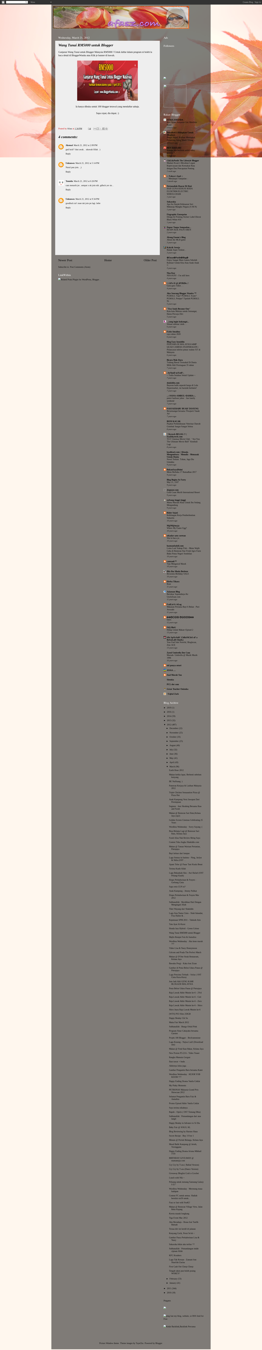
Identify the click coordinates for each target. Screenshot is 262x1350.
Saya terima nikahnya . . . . (180, 1108)
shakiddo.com (173, 383)
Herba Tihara (173, 581)
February (174, 1278)
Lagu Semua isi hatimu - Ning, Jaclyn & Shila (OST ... (185, 858)
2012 (169, 724)
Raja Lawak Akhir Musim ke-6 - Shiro (185, 1005)
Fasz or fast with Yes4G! (179, 1202)
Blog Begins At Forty (176, 480)
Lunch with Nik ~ (177, 1177)
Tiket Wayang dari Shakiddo (181, 909)
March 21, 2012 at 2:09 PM (85, 145)
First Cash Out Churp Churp (181, 1266)
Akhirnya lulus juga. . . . (179, 1066)
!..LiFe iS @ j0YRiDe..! (177, 283)
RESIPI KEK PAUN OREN (179, 230)
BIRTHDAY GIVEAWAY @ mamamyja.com (181, 1159)
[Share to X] (100, 128)
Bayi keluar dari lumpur (179, 853)
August (173, 745)
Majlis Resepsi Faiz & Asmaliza (182, 937)
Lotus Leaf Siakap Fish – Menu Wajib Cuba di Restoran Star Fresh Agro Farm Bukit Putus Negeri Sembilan (184, 551)
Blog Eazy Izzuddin (176, 342)
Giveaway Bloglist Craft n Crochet (184, 1173)
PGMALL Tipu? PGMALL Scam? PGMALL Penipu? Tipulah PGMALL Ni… (183, 298)
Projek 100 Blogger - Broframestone (184, 1038)
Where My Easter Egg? (177, 528)
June (172, 754)
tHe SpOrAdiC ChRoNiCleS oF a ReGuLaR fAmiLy (182, 638)
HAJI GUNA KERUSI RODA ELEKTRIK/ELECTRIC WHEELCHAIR (180, 191)
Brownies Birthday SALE (178, 574)
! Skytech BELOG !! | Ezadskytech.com (177, 435)
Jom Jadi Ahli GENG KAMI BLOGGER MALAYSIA (181, 982)
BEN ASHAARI (174, 148)
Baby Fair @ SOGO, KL (180, 1127)
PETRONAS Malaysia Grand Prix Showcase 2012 (183, 1090)
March (173, 766)
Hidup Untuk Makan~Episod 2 (180, 630)
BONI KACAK (174, 421)
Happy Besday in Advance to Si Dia (184, 1123)
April (172, 762)
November (174, 732)
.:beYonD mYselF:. (175, 373)
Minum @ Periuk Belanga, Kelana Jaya (186, 1140)
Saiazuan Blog (173, 591)
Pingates (167, 1300)
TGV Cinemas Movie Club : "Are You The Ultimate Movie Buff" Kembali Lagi (183, 442)
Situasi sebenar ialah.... (177, 324)
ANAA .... (171, 670)
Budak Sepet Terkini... (176, 250)
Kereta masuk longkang (179, 1213)
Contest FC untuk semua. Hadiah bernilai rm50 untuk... (183, 1196)
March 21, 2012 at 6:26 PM (85, 181)
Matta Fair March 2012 (179, 1022)
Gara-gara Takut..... (175, 286)
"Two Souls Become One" (178, 309)
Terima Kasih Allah (177, 868)
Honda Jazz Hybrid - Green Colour (184, 928)
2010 (169, 1292)
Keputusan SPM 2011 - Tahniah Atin (185, 920)
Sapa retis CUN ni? (177, 886)
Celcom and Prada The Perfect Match (185, 952)
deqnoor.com (173, 490)
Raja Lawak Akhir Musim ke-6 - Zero (185, 1001)
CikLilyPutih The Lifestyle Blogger (183, 160)
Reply (68, 153)
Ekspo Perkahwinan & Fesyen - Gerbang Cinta (182, 881)
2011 (169, 1288)
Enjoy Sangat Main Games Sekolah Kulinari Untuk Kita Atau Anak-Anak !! (183, 263)
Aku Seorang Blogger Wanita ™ (181, 293)
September (174, 741)
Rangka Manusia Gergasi (179, 1057)
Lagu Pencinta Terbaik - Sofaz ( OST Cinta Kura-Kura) (185, 975)
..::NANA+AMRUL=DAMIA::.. (181, 395)
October (173, 737)
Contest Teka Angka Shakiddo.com (184, 842)
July (172, 749)
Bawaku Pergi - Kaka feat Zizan (183, 963)
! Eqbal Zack (173, 694)
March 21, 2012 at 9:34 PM (87, 199)
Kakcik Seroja (173, 247)
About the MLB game (176, 240)
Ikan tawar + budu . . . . (179, 1061)
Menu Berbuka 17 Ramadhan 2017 (181, 472)
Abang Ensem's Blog (176, 237)
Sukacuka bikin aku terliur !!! (182, 1244)
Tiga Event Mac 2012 (178, 1218)
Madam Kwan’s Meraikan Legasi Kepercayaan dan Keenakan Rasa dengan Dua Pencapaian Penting (181, 166)
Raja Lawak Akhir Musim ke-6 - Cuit (185, 997)
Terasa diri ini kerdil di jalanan (182, 1229)
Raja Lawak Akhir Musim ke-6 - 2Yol (185, 992)
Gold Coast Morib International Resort (183, 492)
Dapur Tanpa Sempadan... (179, 227)
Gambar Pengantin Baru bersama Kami (186, 1070)
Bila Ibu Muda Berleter (177, 571)
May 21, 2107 (173, 482)
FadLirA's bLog (174, 604)
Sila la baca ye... (174, 538)
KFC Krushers (175, 1255)
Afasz (70, 128)
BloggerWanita (79, 55)
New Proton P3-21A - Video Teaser (184, 1053)
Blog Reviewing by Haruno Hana (183, 1131)
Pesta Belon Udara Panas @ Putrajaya (185, 988)
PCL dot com (173, 684)
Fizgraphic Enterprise (177, 214)
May (172, 758)
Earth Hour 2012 (176, 770)
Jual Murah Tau (174, 675)
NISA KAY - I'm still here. (178, 275)
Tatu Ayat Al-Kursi (177, 924)
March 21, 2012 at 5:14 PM (87, 163)
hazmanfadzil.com (175, 546)
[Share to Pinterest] (106, 128)
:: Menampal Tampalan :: (177, 178)
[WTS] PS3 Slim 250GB (180, 1014)
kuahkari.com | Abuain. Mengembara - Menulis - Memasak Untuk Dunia (183, 454)
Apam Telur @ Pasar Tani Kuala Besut (185, 864)
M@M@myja (173, 525)
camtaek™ (172, 561)
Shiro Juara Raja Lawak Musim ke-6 (184, 1009)
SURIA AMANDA (175, 120)
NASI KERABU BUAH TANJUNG (183, 408)
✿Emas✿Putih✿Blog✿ (177, 257)
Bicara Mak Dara (175, 360)
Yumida (69, 181)
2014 (169, 716)
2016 (169, 712)
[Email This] (94, 128)
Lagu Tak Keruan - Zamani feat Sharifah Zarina (182, 1260)
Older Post (150, 260)
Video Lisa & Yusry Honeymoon (183, 948)
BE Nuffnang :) (176, 781)
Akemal (69, 145)
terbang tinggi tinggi (176, 500)
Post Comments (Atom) (80, 267)
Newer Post (65, 260)
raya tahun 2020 (174, 334)
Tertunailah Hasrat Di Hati (179, 186)
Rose (169, 584)
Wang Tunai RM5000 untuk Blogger (184, 933)
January (173, 1283)
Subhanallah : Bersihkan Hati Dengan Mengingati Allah (185, 903)
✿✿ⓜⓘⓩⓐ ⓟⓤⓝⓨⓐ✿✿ (180, 617)
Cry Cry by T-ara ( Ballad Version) (184, 1165)
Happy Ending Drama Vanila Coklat (184, 1081)
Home (108, 260)
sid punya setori (174, 665)
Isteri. (169, 620)
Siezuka (170, 679)
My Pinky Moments (177, 1085)
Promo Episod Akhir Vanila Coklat (184, 1103)
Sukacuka (171, 201)
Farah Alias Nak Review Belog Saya (184, 838)
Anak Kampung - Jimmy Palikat (183, 891)
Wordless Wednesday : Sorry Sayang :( (185, 827)
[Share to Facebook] (103, 128)
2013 (169, 720)
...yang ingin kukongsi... (178, 321)
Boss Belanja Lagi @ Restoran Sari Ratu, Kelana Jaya (184, 832)
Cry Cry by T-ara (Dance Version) (183, 1169)
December (174, 728)
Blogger (158, 1343)
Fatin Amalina (173, 331)
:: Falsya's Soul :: (175, 176)
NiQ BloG (171, 627)
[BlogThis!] (97, 128)
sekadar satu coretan (176, 535)
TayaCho (139, 1343)
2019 (169, 707)
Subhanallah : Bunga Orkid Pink (183, 1026)
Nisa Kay (171, 273)
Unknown (70, 163)
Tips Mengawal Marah (176, 564)
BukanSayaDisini (175, 469)
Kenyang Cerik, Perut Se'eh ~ (182, 1233)
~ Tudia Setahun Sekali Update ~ (181, 375)
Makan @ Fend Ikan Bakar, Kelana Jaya (186, 1049)
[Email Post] (89, 128)
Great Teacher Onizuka (177, 689)
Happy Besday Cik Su (178, 1018)
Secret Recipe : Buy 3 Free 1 (181, 1136)
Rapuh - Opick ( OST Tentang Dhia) (185, 1112)
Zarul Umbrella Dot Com (178, 652)
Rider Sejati (172, 513)
